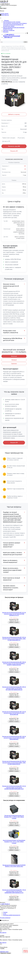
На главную (3, 932)
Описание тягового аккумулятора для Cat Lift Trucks (11, 286)
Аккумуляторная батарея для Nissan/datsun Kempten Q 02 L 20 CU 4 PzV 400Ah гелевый (14, 842)
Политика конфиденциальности (11, 915)
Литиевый (14, 360)
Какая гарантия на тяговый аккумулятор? (11, 579)
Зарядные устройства (8, 30)
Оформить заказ (4, 951)
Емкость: (12, 620)
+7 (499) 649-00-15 (5, 3)
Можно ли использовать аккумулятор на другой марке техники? (12, 570)
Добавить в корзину (14, 114)
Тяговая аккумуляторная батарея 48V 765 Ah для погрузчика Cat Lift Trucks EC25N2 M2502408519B (14, 713)
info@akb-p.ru (5, 15)
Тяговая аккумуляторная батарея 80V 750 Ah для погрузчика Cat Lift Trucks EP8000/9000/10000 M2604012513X (14, 891)
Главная (5, 912)
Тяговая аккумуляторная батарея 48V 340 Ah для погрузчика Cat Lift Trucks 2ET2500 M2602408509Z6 (14, 738)
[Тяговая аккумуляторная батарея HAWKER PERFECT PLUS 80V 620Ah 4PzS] (14, 858)
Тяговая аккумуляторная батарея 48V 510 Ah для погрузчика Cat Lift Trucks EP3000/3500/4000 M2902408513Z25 (14, 787)
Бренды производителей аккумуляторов (13, 27)
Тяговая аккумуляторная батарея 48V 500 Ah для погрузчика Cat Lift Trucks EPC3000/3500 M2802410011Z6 (14, 688)
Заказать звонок (4, 13)
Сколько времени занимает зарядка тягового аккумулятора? (11, 544)
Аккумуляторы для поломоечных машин (13, 25)
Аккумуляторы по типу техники (11, 21)
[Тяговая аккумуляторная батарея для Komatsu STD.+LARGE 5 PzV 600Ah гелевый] (14, 809)
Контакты (5, 31)
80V (25, 166)
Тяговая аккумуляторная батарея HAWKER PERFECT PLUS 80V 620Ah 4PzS (14, 865)
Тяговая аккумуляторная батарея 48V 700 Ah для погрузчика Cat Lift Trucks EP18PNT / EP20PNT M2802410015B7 (14, 663)
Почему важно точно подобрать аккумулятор (10, 331)
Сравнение (14, 363)
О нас (4, 913)
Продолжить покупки (5, 953)
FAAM (10, 29)
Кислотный (14, 356)
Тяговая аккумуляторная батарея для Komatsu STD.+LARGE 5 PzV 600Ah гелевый (14, 817)
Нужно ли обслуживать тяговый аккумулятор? (10, 561)
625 (25, 169)
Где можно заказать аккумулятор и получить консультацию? (10, 587)
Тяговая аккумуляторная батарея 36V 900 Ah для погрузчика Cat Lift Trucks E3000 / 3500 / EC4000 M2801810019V (14, 763)
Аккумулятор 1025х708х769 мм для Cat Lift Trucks (12, 339)
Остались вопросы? (5, 917)
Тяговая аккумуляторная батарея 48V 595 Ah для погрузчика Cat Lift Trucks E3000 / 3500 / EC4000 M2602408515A (14, 639)
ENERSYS (6, 29)
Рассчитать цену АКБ (14, 146)
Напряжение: (13, 619)
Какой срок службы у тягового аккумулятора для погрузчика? (12, 553)
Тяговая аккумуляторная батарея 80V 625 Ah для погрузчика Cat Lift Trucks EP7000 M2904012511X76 (14, 614)
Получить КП (14, 151)
